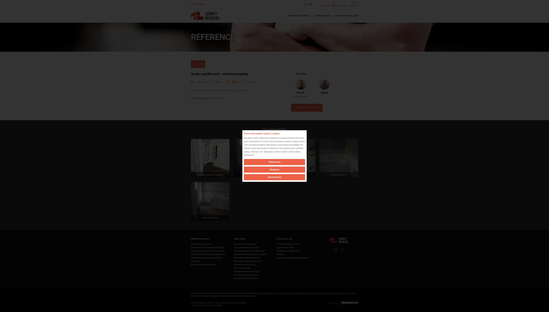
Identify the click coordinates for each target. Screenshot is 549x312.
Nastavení (274, 169)
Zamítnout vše (274, 177)
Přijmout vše (275, 162)
